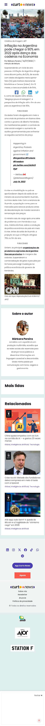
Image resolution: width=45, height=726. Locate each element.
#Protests (30, 158)
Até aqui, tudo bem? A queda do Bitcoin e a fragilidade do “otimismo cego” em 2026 (22, 522)
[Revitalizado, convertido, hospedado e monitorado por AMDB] (22, 618)
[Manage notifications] (39, 720)
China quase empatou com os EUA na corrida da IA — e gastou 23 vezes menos (22, 438)
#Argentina (19, 158)
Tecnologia (34, 444)
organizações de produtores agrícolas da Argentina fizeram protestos (21, 250)
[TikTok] (31, 550)
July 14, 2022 (19, 181)
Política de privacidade (22, 601)
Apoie (23, 575)
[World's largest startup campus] (22, 648)
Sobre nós (22, 591)
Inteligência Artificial (20, 444)
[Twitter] (37, 92)
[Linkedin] (7, 550)
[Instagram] (13, 550)
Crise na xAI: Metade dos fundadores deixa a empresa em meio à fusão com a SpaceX (22, 480)
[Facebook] (16, 92)
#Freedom (18, 161)
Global (7, 444)
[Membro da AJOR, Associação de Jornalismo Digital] (22, 633)
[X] (19, 550)
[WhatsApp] (23, 92)
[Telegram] (23, 556)
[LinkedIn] (30, 92)
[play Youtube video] (22, 284)
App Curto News (22, 565)
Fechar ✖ (38, 695)
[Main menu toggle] (6, 4)
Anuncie (22, 598)
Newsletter (22, 594)
